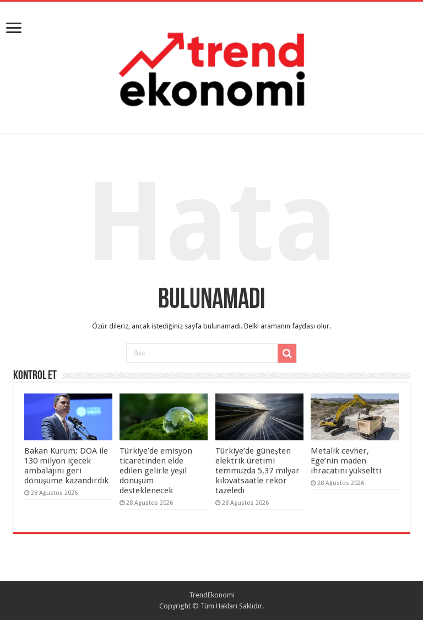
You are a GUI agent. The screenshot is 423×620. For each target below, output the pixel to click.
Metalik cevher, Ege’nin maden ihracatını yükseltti (346, 461)
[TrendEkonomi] (211, 65)
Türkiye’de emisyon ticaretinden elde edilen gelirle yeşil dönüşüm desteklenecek (156, 470)
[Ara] (287, 353)
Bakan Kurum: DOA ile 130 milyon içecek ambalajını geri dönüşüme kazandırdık (66, 466)
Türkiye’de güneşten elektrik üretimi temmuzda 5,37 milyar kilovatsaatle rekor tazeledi (257, 470)
